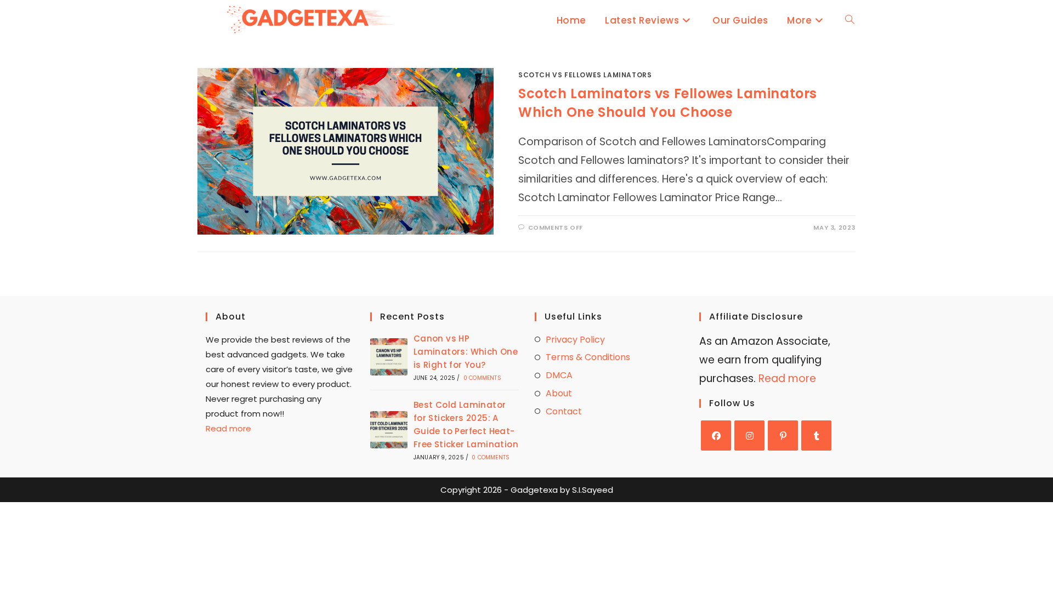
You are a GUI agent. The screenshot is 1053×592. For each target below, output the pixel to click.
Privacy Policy (575, 339)
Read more (228, 428)
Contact (564, 411)
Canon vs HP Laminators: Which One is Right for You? (466, 352)
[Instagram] (749, 435)
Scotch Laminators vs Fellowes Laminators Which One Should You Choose (667, 102)
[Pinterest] (783, 435)
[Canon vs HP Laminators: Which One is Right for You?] (388, 356)
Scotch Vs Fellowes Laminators (585, 74)
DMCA (559, 375)
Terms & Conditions (588, 357)
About (559, 393)
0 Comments (482, 378)
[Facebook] (716, 435)
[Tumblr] (816, 435)
